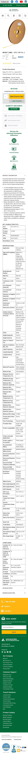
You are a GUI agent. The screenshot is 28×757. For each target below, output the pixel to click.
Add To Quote (17, 101)
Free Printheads (7, 707)
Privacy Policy (6, 668)
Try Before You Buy (7, 684)
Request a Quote (7, 682)
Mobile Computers (7, 717)
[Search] (8, 16)
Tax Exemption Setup (8, 689)
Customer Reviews (7, 664)
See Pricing (14, 108)
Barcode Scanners (7, 715)
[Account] (19, 16)
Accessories (6, 727)
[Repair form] (14, 16)
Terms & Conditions (8, 666)
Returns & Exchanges (8, 678)
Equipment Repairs (7, 687)
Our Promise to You (8, 662)
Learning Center (7, 695)
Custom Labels (6, 697)
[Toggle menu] (3, 15)
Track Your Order (7, 676)
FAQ (4, 709)
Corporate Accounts (8, 705)
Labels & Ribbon (7, 721)
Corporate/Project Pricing (9, 703)
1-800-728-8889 (9, 602)
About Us (5, 658)
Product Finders (7, 701)
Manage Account (7, 674)
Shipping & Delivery (7, 680)
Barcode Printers (7, 719)
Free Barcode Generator (9, 699)
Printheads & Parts (7, 723)
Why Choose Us (7, 660)
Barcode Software (7, 725)
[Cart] (25, 16)
